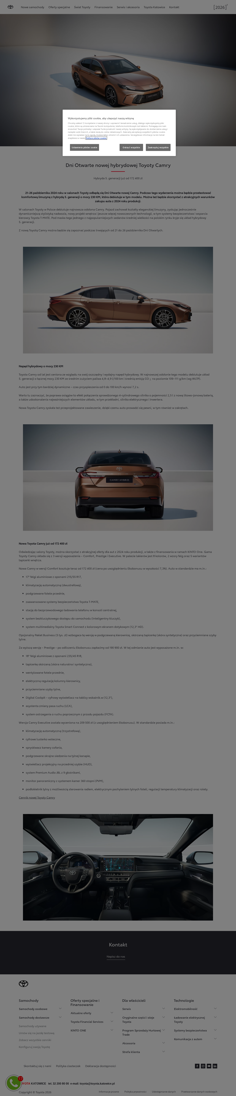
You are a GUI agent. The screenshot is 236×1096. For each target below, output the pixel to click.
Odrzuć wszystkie (131, 147)
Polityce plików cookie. (96, 138)
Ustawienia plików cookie (84, 147)
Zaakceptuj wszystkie (158, 147)
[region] (119, 133)
